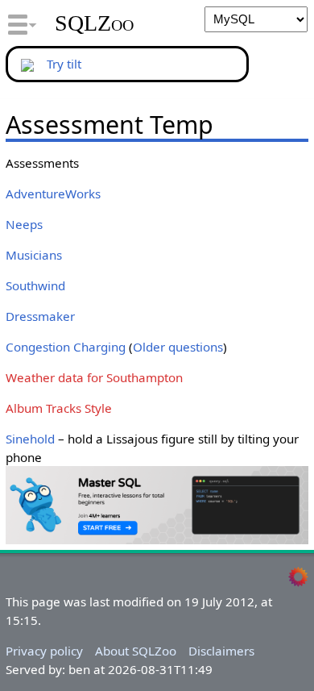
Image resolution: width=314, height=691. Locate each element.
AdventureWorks (53, 193)
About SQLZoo (135, 651)
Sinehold (30, 439)
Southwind (35, 285)
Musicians (34, 255)
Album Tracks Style (59, 408)
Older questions (178, 347)
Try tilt (64, 64)
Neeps (24, 224)
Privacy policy (44, 651)
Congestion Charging (66, 347)
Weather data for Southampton (94, 377)
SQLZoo (94, 23)
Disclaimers (221, 651)
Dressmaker (40, 316)
